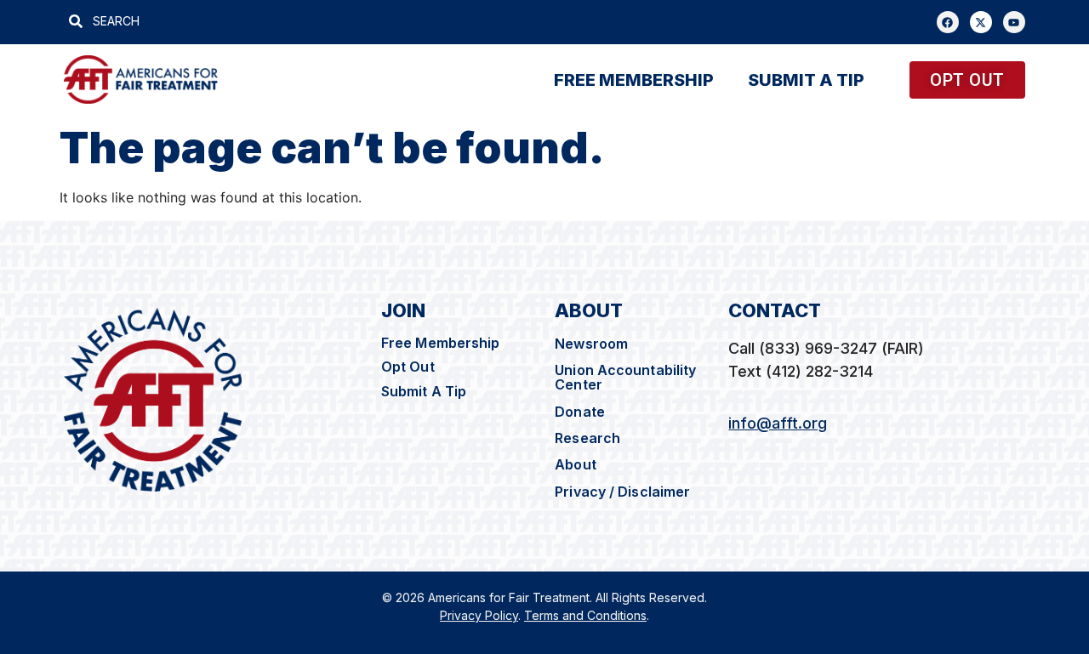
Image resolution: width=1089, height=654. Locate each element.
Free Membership (440, 342)
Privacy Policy (479, 615)
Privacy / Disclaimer (624, 491)
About (575, 464)
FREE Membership (634, 80)
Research (587, 437)
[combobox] (280, 21)
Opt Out (408, 366)
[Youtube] (1014, 22)
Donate (580, 411)
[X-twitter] (981, 22)
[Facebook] (948, 22)
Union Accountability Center (625, 377)
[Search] (519, 21)
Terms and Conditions (585, 615)
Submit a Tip (806, 80)
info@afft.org (777, 423)
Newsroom (591, 343)
